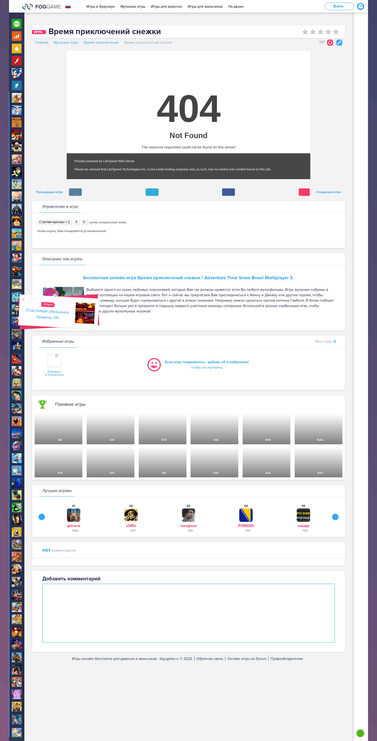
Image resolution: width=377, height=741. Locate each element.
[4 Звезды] (328, 32)
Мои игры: (325, 341)
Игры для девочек (166, 6)
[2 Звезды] (313, 32)
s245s (131, 526)
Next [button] (335, 517)
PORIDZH (246, 526)
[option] (73, 518)
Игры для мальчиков (205, 6)
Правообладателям (287, 659)
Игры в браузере (100, 6)
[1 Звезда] (305, 32)
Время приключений (101, 42)
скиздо (303, 526)
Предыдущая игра (48, 192)
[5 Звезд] (336, 32)
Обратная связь (209, 659)
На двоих (236, 6)
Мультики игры (133, 6)
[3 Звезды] (320, 32)
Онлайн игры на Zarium (246, 659)
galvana (73, 526)
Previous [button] (41, 517)
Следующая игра (329, 192)
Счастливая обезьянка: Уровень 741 (48, 314)
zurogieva (189, 526)
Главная (41, 42)
